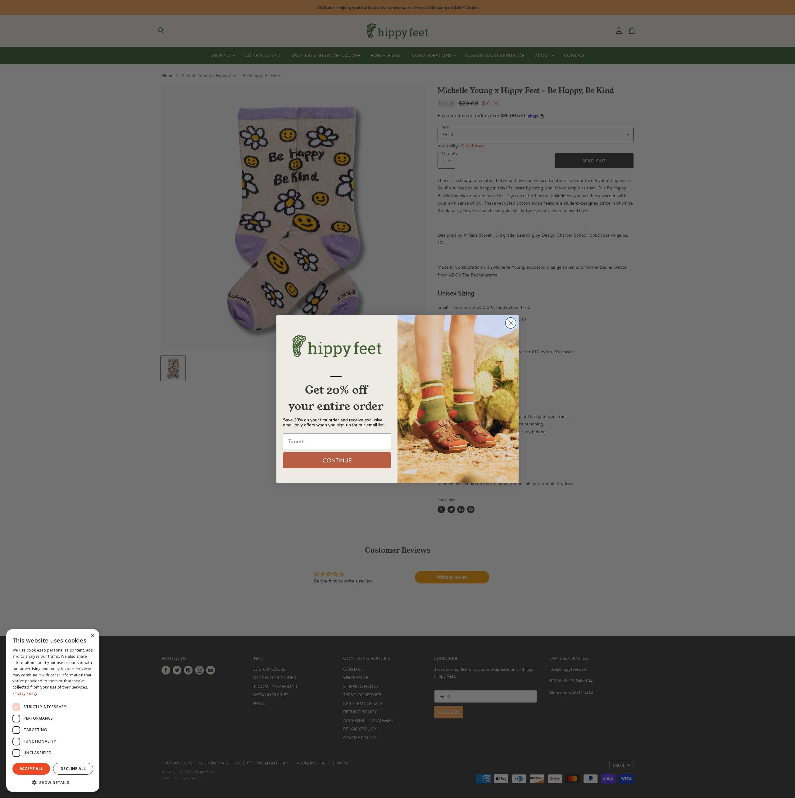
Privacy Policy (24, 693)
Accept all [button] (31, 768)
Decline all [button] (73, 768)
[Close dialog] (510, 323)
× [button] (92, 635)
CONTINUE (337, 460)
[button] (52, 782)
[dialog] (52, 710)
